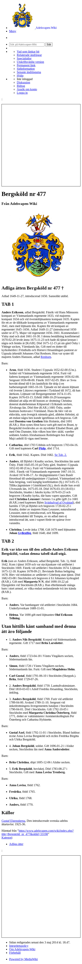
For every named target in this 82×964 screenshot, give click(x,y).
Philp (42, 448)
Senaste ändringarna (29, 72)
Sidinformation (26, 68)
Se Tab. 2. (61, 454)
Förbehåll (15, 952)
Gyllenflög (24, 533)
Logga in (22, 92)
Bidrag (21, 85)
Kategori (7, 837)
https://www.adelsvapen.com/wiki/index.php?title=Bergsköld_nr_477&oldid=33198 (38, 832)
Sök (49, 44)
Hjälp (20, 75)
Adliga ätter (16, 844)
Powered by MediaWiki (23, 959)
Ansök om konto (27, 89)
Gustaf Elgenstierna (13, 820)
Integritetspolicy (18, 945)
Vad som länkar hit (28, 51)
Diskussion (23, 82)
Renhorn (46, 356)
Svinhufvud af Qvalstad (58, 502)
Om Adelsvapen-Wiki (22, 949)
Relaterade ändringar (29, 55)
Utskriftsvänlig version (30, 61)
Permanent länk (26, 65)
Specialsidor (24, 58)
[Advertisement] (41, 145)
